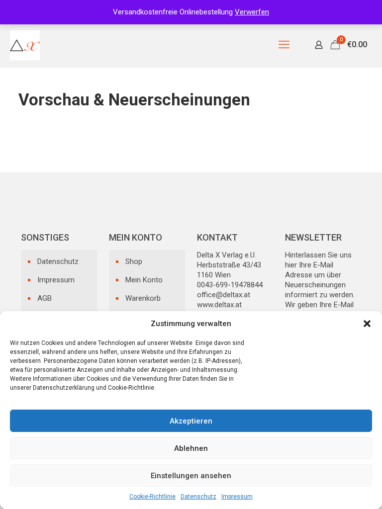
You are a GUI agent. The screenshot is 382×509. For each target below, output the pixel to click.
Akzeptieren (191, 421)
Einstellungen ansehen (191, 475)
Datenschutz (198, 496)
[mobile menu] (284, 44)
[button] (367, 324)
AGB (44, 298)
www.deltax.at (219, 304)
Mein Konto (144, 279)
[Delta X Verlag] (25, 44)
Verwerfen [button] (252, 11)
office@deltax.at (223, 294)
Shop (133, 261)
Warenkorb (143, 298)
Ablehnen (191, 448)
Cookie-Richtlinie (152, 496)
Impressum (237, 496)
